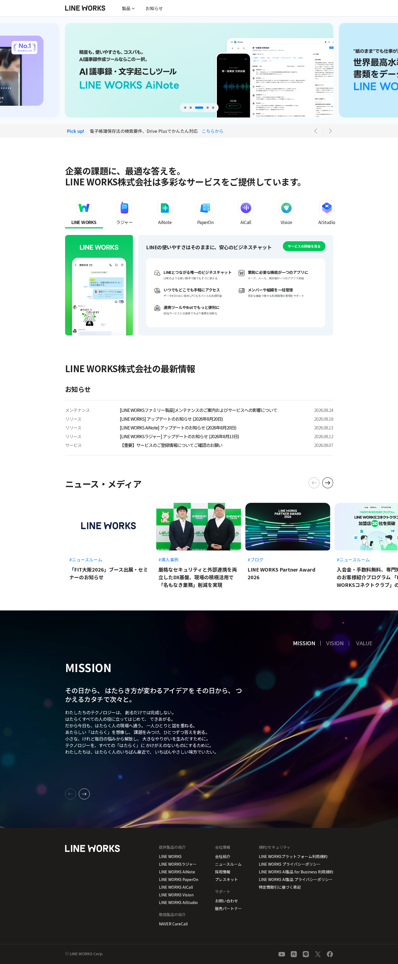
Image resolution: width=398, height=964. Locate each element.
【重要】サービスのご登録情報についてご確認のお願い (171, 445)
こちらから (212, 131)
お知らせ (154, 8)
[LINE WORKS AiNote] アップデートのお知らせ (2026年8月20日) (178, 427)
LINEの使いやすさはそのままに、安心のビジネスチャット (87, 285)
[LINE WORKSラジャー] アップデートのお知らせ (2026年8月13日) (179, 436)
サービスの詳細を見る (304, 246)
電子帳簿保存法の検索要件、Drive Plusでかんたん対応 (144, 131)
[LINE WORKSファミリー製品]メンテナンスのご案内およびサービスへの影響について (198, 410)
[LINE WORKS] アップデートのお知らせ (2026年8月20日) (171, 418)
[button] (185, 108)
